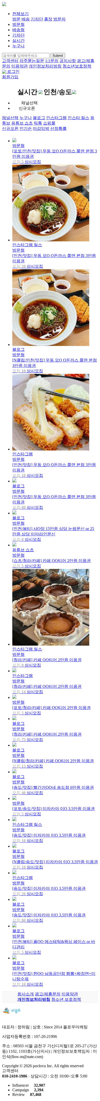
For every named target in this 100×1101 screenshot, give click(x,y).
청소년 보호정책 (66, 999)
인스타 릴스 (78, 118)
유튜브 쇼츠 (22, 123)
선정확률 (58, 128)
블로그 (39, 118)
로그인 (13, 71)
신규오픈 (10, 128)
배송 (26, 19)
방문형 (18, 24)
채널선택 (10, 118)
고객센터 (10, 61)
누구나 (18, 46)
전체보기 (20, 14)
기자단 (37, 19)
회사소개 (25, 994)
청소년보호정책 (77, 66)
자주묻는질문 (31, 61)
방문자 (59, 19)
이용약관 (19, 66)
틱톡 (38, 123)
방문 (16, 19)
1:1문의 (51, 61)
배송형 (18, 30)
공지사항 (67, 61)
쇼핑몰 (49, 123)
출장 (48, 19)
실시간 (18, 40)
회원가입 (10, 77)
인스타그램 (56, 118)
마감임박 (41, 128)
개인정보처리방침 (45, 66)
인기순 (25, 128)
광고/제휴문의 (48, 994)
